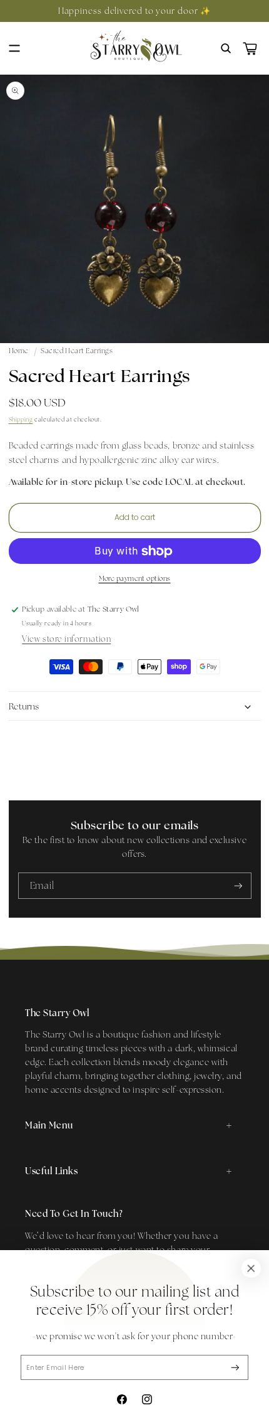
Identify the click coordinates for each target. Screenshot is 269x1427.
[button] (14, 48)
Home (19, 350)
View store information (66, 639)
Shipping (21, 419)
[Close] (250, 1268)
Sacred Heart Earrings (77, 350)
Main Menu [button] (49, 1125)
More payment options (135, 578)
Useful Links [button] (51, 1171)
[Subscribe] (235, 1368)
